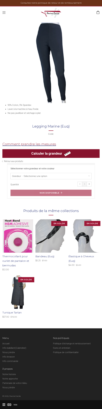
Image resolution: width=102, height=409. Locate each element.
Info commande (10, 361)
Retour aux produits (13, 161)
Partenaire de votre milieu (14, 383)
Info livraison (8, 356)
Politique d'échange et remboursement (72, 343)
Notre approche (10, 378)
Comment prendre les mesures (29, 144)
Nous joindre (8, 352)
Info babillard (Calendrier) (14, 348)
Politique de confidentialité (65, 352)
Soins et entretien (61, 348)
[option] (51, 62)
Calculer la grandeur (46, 153)
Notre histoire (9, 374)
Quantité (14, 184)
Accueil (5, 343)
